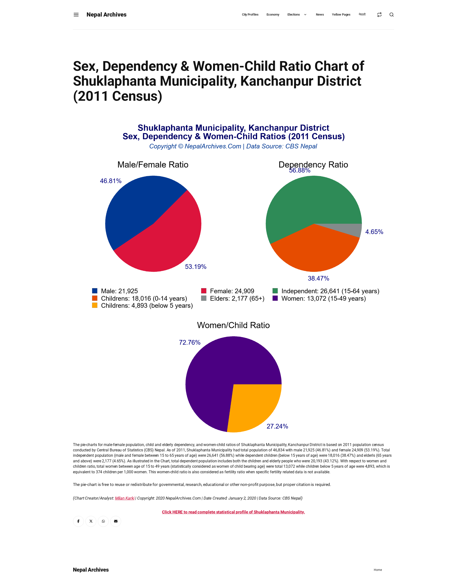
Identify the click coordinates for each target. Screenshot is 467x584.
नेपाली (362, 14)
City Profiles (250, 14)
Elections (293, 14)
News (320, 14)
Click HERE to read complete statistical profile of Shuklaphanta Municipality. (233, 512)
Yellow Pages (341, 14)
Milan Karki (125, 498)
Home (378, 570)
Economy (273, 14)
